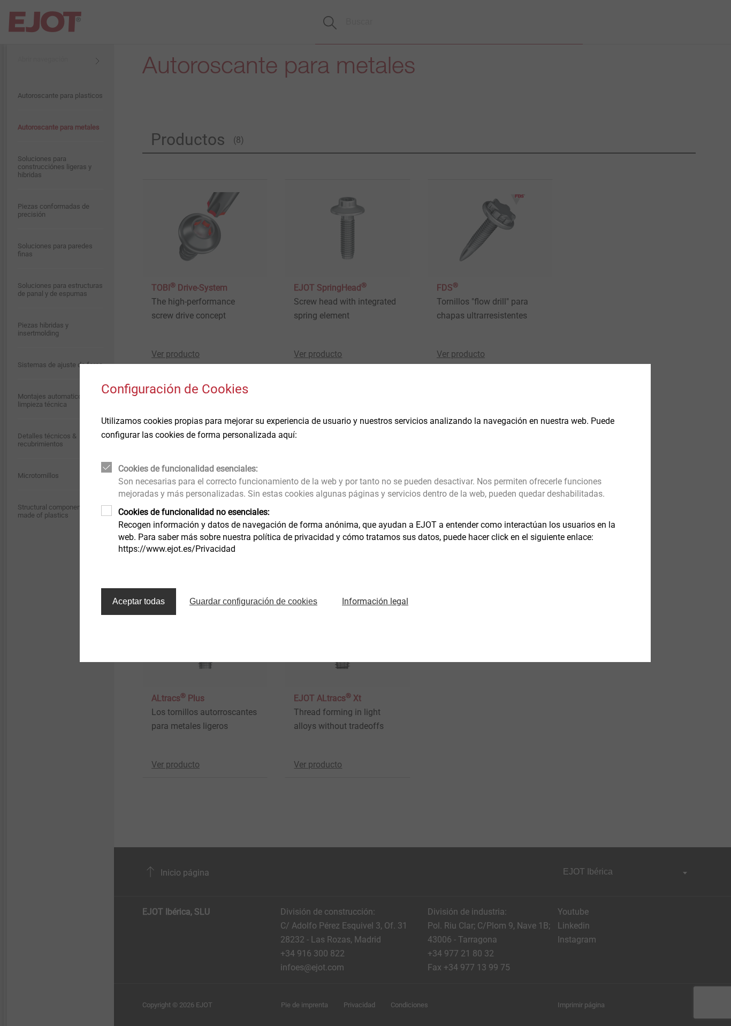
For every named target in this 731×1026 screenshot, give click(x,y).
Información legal (375, 601)
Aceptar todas (138, 601)
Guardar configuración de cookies (253, 601)
